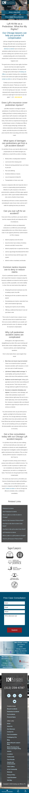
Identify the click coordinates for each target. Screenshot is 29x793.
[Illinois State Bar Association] (14, 576)
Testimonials (10, 756)
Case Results (11, 759)
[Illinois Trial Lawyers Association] (14, 569)
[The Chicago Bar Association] (14, 584)
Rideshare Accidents (8, 508)
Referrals (9, 772)
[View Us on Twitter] (14, 695)
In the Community (12, 769)
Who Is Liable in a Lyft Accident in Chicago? (14, 535)
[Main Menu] (26, 3)
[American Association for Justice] (14, 562)
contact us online (6, 79)
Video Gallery (11, 766)
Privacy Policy (11, 774)
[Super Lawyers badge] (14, 548)
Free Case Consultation (14, 17)
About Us (9, 726)
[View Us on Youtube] (14, 701)
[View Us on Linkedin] (20, 695)
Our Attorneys (11, 729)
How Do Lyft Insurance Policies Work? (13, 538)
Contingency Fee (12, 737)
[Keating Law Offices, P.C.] (8, 2)
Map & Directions (21, 653)
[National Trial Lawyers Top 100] (20, 555)
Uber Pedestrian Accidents (10, 511)
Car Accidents (11, 714)
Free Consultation (12, 734)
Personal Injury (11, 717)
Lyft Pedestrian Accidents (9, 532)
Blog (8, 740)
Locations (10, 754)
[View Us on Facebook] (8, 695)
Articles (9, 751)
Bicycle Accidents (12, 709)
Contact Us (10, 731)
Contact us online (10, 488)
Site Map (9, 780)
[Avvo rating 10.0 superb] (10, 555)
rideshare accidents (9, 48)
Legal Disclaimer (11, 777)
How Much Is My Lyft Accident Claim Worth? (14, 529)
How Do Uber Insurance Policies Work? (13, 520)
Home (8, 723)
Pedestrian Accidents (13, 711)
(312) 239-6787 (14, 12)
